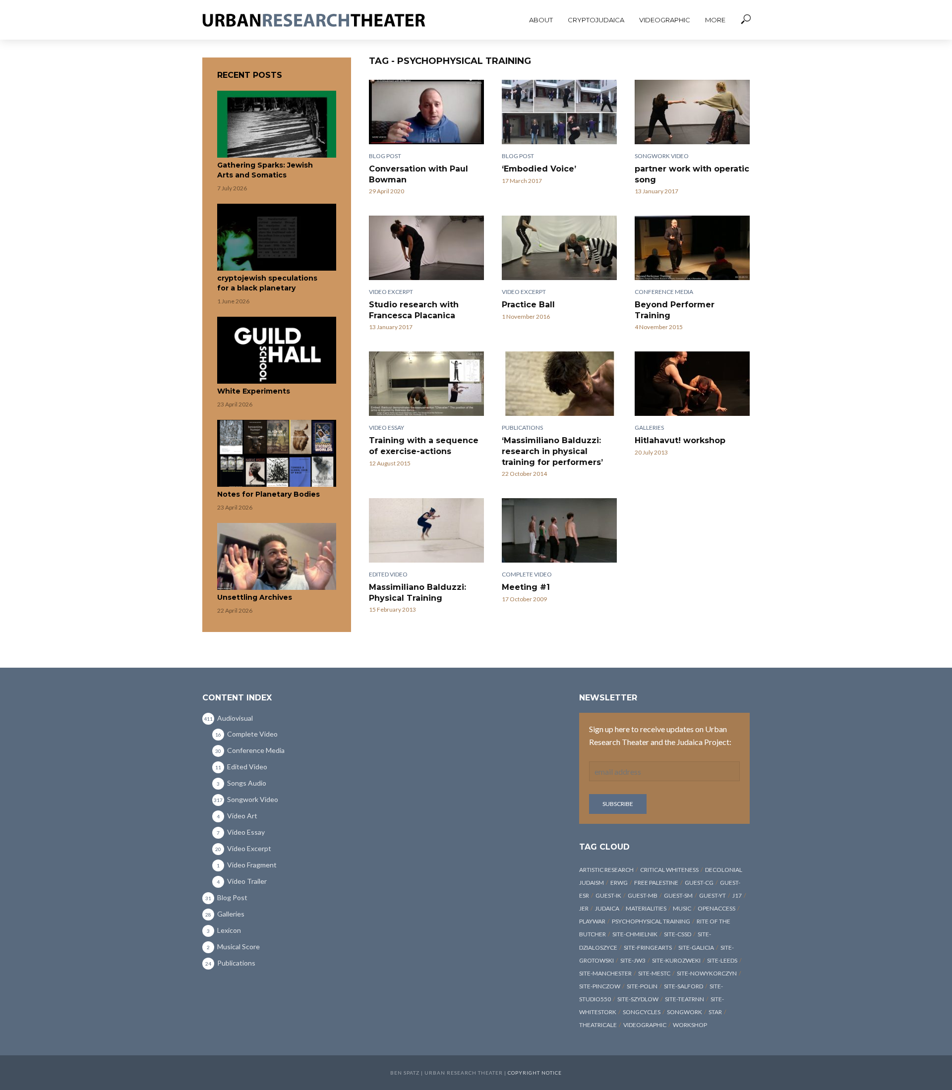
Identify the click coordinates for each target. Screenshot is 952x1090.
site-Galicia (696, 947)
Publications (522, 427)
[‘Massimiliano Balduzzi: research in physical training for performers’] (559, 383)
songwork (684, 1012)
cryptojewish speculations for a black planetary (267, 283)
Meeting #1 (526, 587)
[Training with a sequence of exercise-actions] (426, 383)
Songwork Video (662, 156)
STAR (715, 1012)
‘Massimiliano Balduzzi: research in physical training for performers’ (552, 451)
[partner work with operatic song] (692, 112)
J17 (737, 895)
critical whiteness (669, 869)
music (682, 908)
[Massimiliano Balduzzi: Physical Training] (426, 530)
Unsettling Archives (254, 597)
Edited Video (388, 574)
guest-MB (642, 895)
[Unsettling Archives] (276, 556)
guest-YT (712, 895)
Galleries (649, 427)
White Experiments (253, 391)
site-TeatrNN (684, 999)
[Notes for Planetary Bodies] (276, 453)
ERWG (619, 882)
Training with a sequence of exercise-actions (423, 446)
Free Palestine (656, 882)
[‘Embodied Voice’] (559, 112)
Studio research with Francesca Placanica (414, 310)
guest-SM (678, 895)
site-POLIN (642, 986)
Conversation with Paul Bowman (418, 174)
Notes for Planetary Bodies (268, 494)
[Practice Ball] (559, 248)
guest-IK (608, 895)
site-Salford (683, 986)
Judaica (607, 908)
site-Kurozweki (676, 960)
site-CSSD (677, 934)
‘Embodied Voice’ (539, 168)
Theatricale (598, 1025)
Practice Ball (528, 304)
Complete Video (527, 574)
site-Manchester (605, 973)
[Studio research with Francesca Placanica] (426, 248)
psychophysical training (651, 921)
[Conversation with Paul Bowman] (426, 112)
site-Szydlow (637, 999)
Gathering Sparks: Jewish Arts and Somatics (265, 170)
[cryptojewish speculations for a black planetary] (276, 237)
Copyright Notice (535, 1073)
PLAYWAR (592, 921)
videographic (644, 1025)
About (541, 20)
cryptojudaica (596, 20)
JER (584, 908)
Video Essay (386, 427)
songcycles (641, 1012)
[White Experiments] (276, 350)
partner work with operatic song (692, 174)
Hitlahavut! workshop (680, 440)
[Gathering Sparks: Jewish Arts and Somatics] (276, 124)
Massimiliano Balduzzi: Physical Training (417, 592)
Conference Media (664, 291)
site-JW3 (633, 960)
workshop (690, 1025)
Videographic (664, 20)
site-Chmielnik (634, 934)
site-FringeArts (648, 947)
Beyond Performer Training (674, 310)
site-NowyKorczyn (707, 973)
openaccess (716, 908)
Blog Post (385, 156)
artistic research (606, 869)
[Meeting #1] (559, 530)
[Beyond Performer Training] (692, 248)
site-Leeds (722, 960)
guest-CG (699, 882)
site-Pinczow (599, 986)
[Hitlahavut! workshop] (692, 383)
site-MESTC (654, 973)
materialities (646, 908)
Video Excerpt (391, 291)
